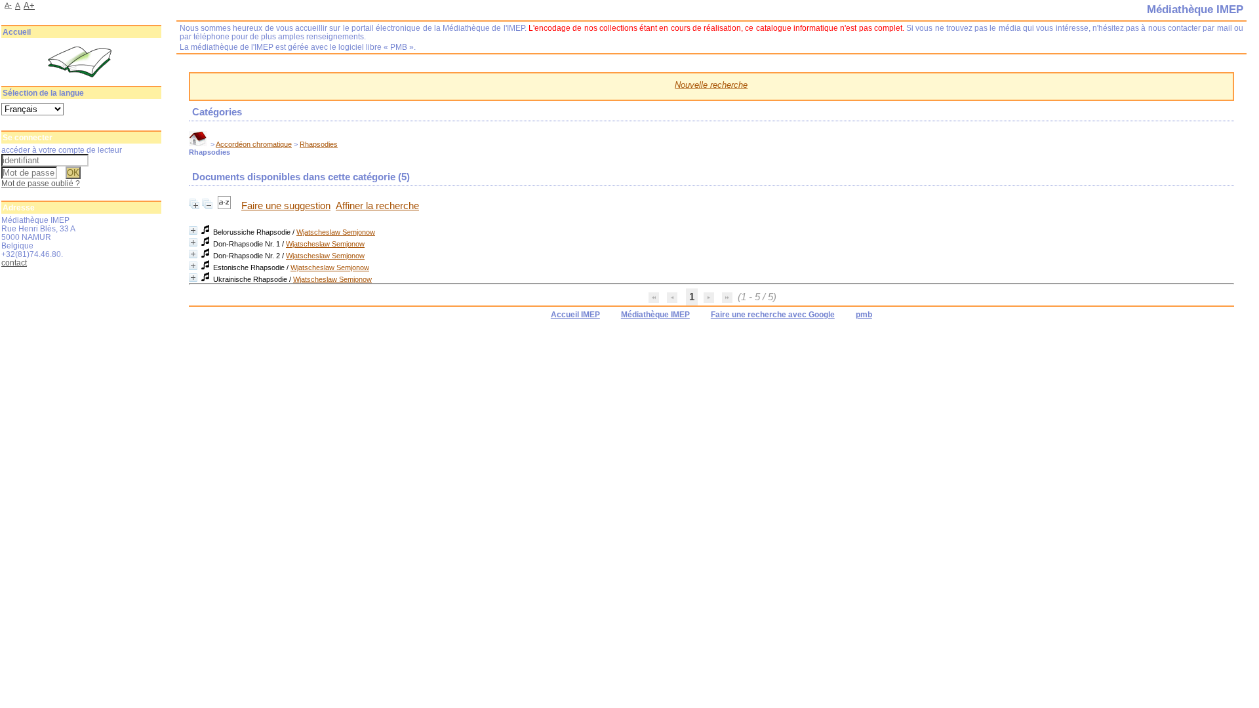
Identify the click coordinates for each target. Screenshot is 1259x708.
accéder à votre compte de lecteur (61, 150)
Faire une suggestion (285, 206)
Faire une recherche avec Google (773, 314)
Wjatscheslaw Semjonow (335, 232)
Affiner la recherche (377, 206)
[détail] (193, 230)
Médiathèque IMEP (655, 314)
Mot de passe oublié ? (40, 183)
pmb (864, 314)
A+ (29, 5)
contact (14, 262)
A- (8, 5)
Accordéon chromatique (254, 144)
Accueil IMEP (575, 314)
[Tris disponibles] (225, 206)
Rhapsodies (319, 144)
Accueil (17, 32)
